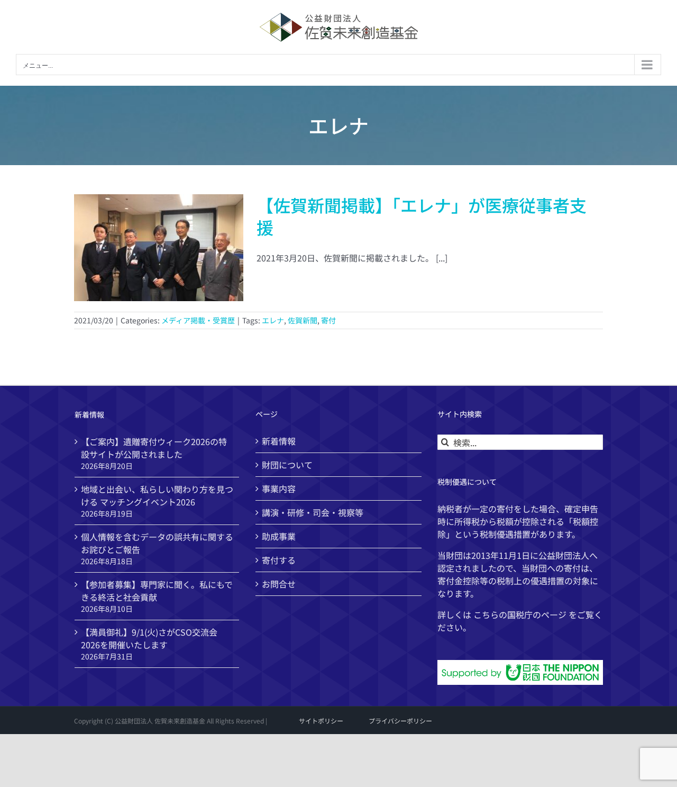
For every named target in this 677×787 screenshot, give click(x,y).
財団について (287, 464)
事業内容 (279, 488)
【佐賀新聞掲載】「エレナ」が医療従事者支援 (422, 216)
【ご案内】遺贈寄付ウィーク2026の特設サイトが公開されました (154, 447)
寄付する (279, 560)
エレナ (273, 320)
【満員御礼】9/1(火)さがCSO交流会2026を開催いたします (149, 638)
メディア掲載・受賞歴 (198, 320)
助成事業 (279, 536)
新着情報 (279, 441)
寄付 (328, 320)
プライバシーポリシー (400, 720)
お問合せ (279, 583)
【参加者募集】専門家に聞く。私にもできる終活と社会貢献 (157, 590)
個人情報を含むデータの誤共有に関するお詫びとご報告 (157, 543)
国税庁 (520, 614)
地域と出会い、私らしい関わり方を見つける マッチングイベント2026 (157, 495)
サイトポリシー (321, 720)
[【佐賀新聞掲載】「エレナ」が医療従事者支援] (158, 247)
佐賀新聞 (302, 320)
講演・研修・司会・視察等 (312, 512)
